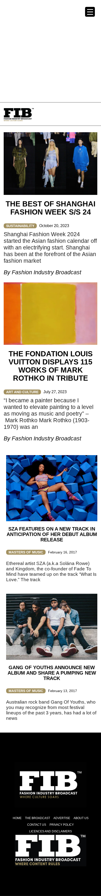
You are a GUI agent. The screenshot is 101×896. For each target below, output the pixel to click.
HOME (17, 818)
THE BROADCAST (37, 818)
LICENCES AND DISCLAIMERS (50, 831)
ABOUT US (81, 818)
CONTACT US (36, 824)
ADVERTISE (61, 818)
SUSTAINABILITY (20, 226)
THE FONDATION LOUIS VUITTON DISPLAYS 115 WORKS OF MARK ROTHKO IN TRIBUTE (51, 366)
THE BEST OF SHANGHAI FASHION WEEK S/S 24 (50, 208)
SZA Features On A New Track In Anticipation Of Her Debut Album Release (52, 534)
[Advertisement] (50, 50)
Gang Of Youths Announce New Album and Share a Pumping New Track (52, 673)
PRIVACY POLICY (62, 824)
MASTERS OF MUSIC (26, 552)
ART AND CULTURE (22, 392)
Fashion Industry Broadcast (46, 272)
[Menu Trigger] (90, 12)
